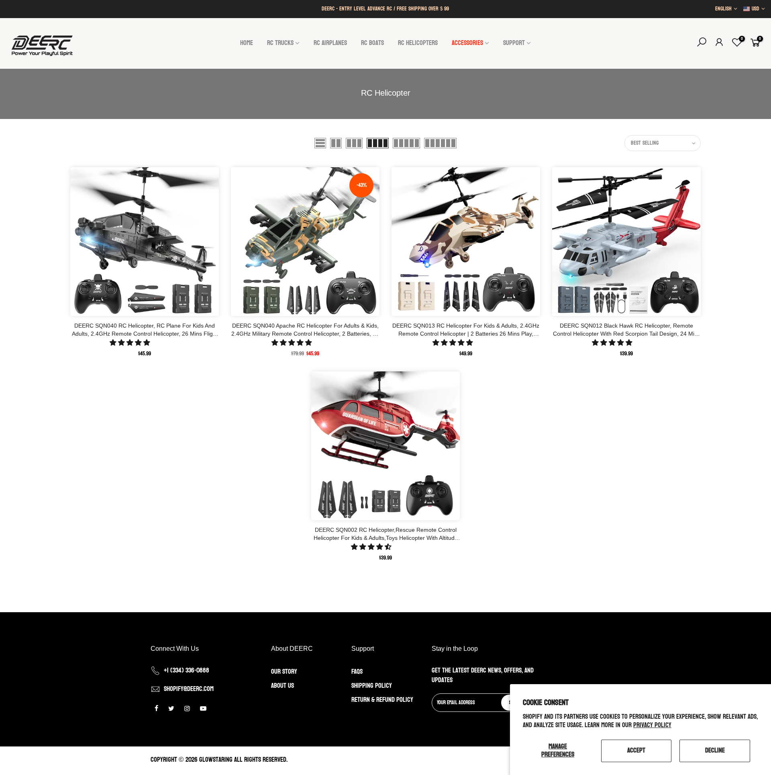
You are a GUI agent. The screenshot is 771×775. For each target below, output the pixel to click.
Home (246, 43)
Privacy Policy (652, 725)
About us (282, 686)
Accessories (467, 43)
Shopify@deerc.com (189, 689)
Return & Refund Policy (382, 700)
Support (514, 43)
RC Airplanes (330, 43)
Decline (715, 750)
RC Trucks (280, 43)
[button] (131, 343)
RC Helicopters (418, 43)
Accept (636, 750)
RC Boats (372, 43)
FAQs (357, 672)
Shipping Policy (371, 686)
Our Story (284, 672)
